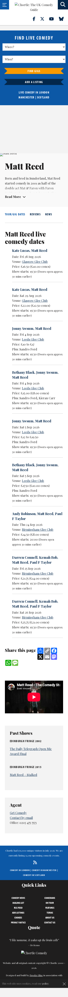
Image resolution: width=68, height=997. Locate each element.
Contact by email (21, 818)
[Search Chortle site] (63, 4)
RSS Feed (18, 907)
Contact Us (49, 922)
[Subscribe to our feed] (34, 862)
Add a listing (34, 82)
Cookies (18, 917)
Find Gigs (34, 71)
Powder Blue (36, 975)
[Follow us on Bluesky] (63, 19)
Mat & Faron (29, 188)
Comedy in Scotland (34, 875)
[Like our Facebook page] (36, 19)
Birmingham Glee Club (37, 530)
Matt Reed (39, 250)
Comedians (49, 898)
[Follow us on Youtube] (53, 19)
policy (45, 983)
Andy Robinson (24, 513)
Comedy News (18, 898)
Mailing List (18, 902)
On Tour (50, 902)
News (48, 214)
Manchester (26, 97)
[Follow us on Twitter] (44, 19)
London (44, 92)
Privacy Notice (18, 922)
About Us (49, 917)
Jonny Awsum (22, 328)
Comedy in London (20, 870)
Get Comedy (18, 813)
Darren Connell (24, 557)
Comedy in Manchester (44, 870)
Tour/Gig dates (15, 214)
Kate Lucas (20, 250)
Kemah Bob (48, 557)
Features (49, 907)
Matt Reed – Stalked (23, 775)
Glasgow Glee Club (35, 262)
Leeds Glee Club (33, 339)
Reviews (35, 214)
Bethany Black (23, 372)
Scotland (43, 97)
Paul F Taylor (41, 562)
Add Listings (18, 912)
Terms (50, 912)
